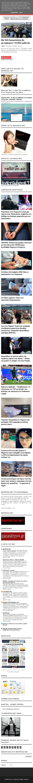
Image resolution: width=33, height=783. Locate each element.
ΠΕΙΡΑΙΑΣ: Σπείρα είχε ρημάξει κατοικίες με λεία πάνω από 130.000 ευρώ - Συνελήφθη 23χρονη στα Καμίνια (16, 245)
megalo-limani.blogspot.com (11, 602)
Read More (6, 57)
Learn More (14, 12)
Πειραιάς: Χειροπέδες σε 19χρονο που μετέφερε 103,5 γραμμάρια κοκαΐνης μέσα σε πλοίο (15, 422)
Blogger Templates (23, 779)
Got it (21, 12)
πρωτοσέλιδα (10, 671)
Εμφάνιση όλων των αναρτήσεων (19, 19)
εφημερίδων (17, 671)
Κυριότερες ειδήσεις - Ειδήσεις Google (13, 559)
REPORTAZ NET (7, 549)
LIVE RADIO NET (7, 591)
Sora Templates (14, 779)
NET (4, 46)
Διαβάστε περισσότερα (6, 59)
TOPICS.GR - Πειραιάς (9, 570)
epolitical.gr (6, 613)
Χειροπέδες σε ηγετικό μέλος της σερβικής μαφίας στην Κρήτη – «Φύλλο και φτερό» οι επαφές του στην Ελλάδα (15, 358)
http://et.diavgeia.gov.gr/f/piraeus (11, 709)
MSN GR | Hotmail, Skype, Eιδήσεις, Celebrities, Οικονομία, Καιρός (12, 629)
